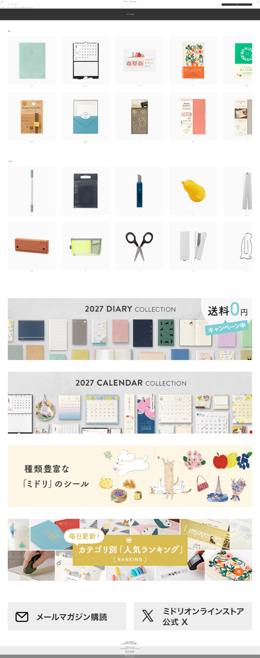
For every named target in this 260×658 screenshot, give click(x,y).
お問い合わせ (132, 647)
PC (134, 655)
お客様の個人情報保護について (125, 648)
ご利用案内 (127, 647)
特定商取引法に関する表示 (135, 648)
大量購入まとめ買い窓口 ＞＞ (130, 652)
